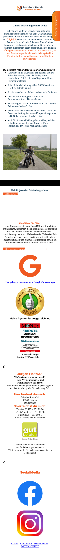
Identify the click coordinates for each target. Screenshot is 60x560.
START (14, 543)
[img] (30, 8)
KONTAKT (26, 543)
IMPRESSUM (41, 543)
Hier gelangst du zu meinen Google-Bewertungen (30, 282)
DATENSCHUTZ (30, 546)
